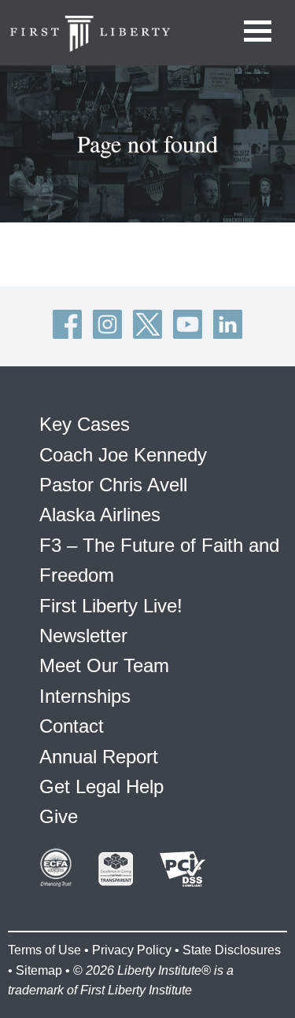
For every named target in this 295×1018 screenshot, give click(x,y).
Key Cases (84, 424)
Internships (85, 696)
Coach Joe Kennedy (123, 454)
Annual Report (98, 756)
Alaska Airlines (99, 514)
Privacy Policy (131, 950)
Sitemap (39, 970)
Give (58, 816)
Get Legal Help (101, 786)
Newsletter (83, 635)
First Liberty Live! (111, 605)
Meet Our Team (104, 665)
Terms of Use (44, 950)
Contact (71, 726)
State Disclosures (232, 950)
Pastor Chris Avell (113, 484)
